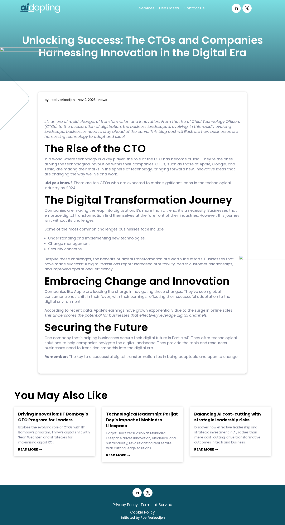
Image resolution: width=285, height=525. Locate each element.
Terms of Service (156, 504)
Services (147, 8)
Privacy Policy (125, 504)
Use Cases (169, 8)
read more (28, 449)
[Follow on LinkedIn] (236, 8)
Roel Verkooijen (62, 99)
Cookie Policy (142, 512)
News (102, 99)
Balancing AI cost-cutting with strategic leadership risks (227, 417)
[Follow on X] (247, 8)
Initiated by (143, 517)
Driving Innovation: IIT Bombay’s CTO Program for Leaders (53, 417)
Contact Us (194, 8)
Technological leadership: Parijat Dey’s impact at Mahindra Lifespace (142, 420)
